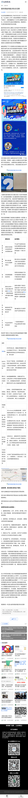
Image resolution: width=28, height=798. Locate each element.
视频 (3, 351)
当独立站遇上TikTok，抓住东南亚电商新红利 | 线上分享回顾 (7, 716)
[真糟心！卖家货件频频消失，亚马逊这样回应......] (7, 680)
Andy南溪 (3, 12)
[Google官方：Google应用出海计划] (20, 711)
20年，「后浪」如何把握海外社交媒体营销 (7, 654)
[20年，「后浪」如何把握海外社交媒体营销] (7, 649)
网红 (24, 292)
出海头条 (21, 12)
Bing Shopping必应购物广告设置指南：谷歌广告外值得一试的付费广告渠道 (20, 670)
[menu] (25, 2)
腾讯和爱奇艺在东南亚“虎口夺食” (20, 701)
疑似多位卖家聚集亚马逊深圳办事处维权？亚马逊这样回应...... (7, 701)
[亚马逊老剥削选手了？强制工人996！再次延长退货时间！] (7, 664)
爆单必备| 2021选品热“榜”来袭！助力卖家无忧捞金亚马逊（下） (20, 685)
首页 (2, 5)
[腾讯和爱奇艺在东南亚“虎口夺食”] (20, 695)
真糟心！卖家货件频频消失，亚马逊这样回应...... (7, 685)
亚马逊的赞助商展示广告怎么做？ (20, 654)
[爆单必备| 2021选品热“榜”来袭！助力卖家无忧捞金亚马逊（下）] (20, 680)
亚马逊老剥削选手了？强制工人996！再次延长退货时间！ (7, 670)
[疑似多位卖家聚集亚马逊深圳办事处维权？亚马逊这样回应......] (7, 695)
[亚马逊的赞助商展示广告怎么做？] (20, 649)
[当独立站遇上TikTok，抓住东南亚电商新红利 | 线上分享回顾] (7, 711)
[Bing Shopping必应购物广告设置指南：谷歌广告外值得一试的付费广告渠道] (20, 664)
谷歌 (9, 291)
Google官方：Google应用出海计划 (20, 716)
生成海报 (5, 623)
